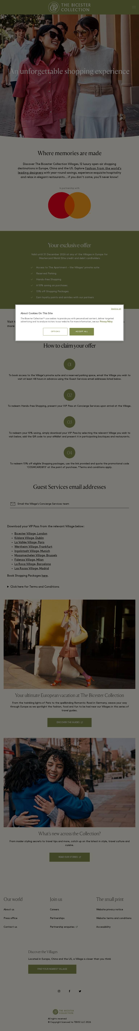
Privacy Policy (106, 322)
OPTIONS (55, 332)
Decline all (116, 309)
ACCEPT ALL (82, 332)
